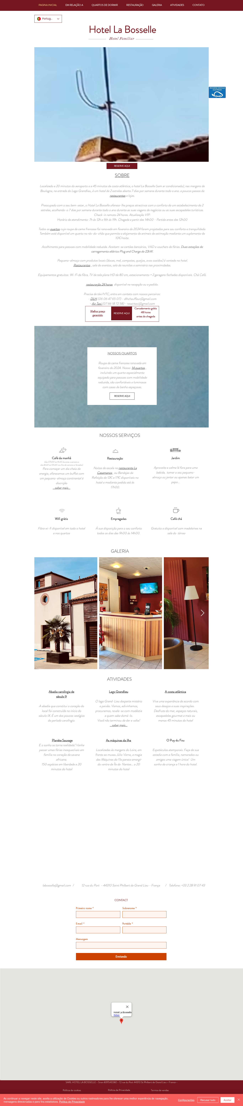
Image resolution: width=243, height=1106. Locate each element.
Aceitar (227, 1100)
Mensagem (82, 939)
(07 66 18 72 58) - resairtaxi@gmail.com (128, 303)
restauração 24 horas (99, 284)
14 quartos (138, 368)
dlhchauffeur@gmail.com (140, 298)
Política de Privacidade (72, 1101)
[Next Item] (202, 613)
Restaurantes (81, 265)
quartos (55, 229)
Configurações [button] (186, 1100)
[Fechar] (239, 1100)
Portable (127, 923)
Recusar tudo (207, 1100)
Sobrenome (129, 908)
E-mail (80, 923)
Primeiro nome (85, 908)
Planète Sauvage (62, 740)
